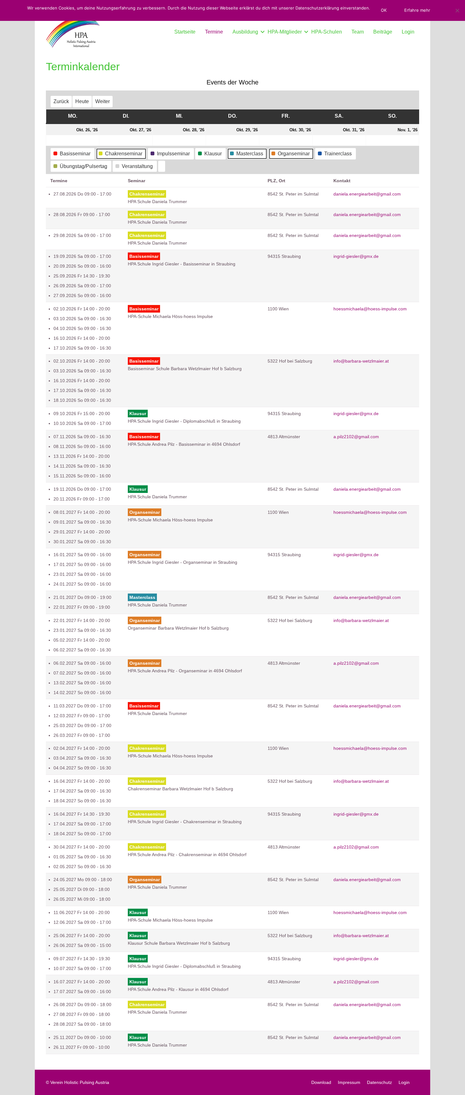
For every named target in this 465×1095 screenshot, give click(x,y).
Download (321, 1082)
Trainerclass (338, 153)
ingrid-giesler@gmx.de (356, 256)
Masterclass (249, 153)
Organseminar (294, 153)
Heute (82, 101)
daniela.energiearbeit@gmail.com (367, 193)
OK (384, 10)
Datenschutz (379, 1082)
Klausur (213, 153)
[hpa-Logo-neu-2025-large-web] (73, 32)
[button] (261, 32)
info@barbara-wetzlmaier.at (361, 361)
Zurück (61, 101)
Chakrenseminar (123, 153)
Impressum (349, 1082)
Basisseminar (75, 153)
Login (404, 1082)
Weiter (102, 101)
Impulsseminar (173, 153)
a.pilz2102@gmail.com (356, 436)
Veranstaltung (137, 166)
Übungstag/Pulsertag (83, 166)
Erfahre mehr (417, 10)
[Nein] (457, 10)
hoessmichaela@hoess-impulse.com (370, 308)
